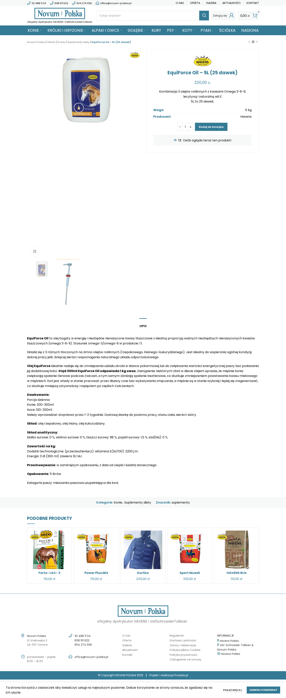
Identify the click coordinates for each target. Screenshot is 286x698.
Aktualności (130, 650)
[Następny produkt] (257, 42)
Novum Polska (36, 42)
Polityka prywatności (183, 655)
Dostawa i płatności (183, 640)
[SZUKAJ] (204, 15)
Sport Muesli (190, 573)
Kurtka (143, 573)
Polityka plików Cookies (185, 650)
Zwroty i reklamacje (183, 645)
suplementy (181, 502)
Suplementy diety (78, 42)
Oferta (51, 42)
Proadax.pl (181, 675)
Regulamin (177, 636)
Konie (61, 42)
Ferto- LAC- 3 (49, 573)
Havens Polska (229, 641)
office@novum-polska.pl (116, 3)
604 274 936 (84, 3)
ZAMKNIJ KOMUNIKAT (263, 690)
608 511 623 (61, 3)
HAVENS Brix (237, 573)
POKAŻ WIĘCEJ (232, 690)
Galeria (127, 645)
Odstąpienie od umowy (185, 659)
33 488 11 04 (39, 3)
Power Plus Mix (96, 573)
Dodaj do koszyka (211, 127)
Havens (246, 116)
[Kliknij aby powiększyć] (35, 251)
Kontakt (127, 655)
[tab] (143, 324)
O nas (126, 636)
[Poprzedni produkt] (249, 42)
